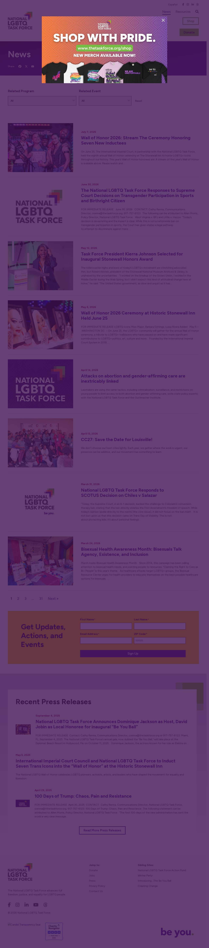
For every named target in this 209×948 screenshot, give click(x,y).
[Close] (163, 20)
